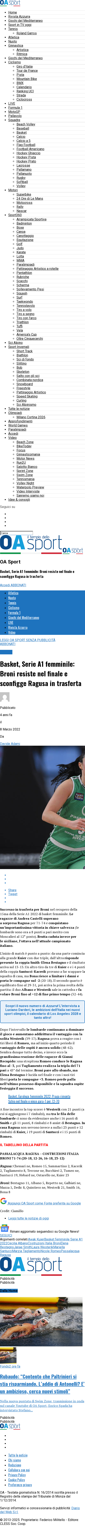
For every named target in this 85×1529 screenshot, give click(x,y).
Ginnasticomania (28, 454)
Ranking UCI (25, 91)
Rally (20, 207)
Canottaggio (25, 236)
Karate (21, 252)
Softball (22, 182)
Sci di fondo (25, 359)
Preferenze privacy (20, 1484)
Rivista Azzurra (19, 17)
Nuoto (12, 41)
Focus (21, 450)
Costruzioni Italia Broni (44, 1243)
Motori (13, 190)
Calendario (24, 87)
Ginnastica (15, 46)
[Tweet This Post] (46, 879)
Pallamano (24, 170)
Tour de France (27, 71)
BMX (20, 83)
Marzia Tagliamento (26, 1251)
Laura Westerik (42, 1247)
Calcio (21, 137)
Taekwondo (25, 302)
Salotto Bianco (27, 467)
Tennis (13, 29)
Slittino (22, 363)
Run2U (21, 463)
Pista (20, 75)
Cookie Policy (16, 1479)
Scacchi (22, 281)
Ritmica (22, 54)
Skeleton (23, 372)
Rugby (21, 178)
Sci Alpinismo (26, 405)
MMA (20, 260)
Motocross (24, 203)
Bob (19, 368)
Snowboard (25, 384)
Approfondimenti (20, 421)
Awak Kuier (36, 1239)
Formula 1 (15, 108)
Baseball (23, 128)
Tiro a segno (25, 314)
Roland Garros (27, 33)
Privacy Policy (17, 1474)
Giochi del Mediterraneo (25, 21)
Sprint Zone (25, 471)
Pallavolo (15, 116)
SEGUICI (6, 1235)
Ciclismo (14, 62)
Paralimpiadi (25, 265)
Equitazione (25, 240)
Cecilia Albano (17, 1243)
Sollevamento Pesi (30, 289)
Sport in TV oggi (19, 25)
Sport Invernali (18, 347)
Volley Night (25, 483)
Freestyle (23, 388)
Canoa (21, 232)
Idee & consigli (19, 500)
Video (12, 438)
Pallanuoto (24, 174)
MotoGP (14, 112)
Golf (19, 244)
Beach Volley (26, 124)
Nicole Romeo (50, 1251)
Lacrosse (23, 165)
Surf (19, 297)
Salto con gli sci (28, 376)
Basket (22, 132)
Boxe (20, 228)
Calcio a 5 (24, 141)
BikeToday (24, 446)
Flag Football (26, 145)
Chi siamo (14, 1460)
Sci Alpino (15, 343)
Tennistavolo (26, 306)
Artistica (22, 50)
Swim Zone (25, 475)
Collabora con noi (19, 1470)
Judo (20, 248)
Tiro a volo (24, 310)
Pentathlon (24, 273)
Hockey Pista (26, 157)
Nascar (22, 211)
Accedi (13, 434)
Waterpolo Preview (30, 487)
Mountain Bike (27, 79)
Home (12, 12)
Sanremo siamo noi (30, 495)
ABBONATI (18, 585)
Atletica (13, 37)
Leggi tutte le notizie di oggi (28, 1218)
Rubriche (23, 277)
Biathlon (22, 355)
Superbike (24, 194)
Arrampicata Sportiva (31, 219)
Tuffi (19, 326)
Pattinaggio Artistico (31, 392)
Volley (21, 186)
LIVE (11, 103)
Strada (21, 95)
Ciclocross (24, 99)
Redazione (14, 1465)
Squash (22, 293)
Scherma (23, 285)
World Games (18, 425)
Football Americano (30, 149)
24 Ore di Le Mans (30, 199)
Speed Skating (27, 396)
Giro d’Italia (25, 66)
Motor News (25, 458)
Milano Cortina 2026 (31, 417)
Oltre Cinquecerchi (30, 339)
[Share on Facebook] (46, 875)
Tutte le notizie (19, 409)
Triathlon (23, 322)
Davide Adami (10, 744)
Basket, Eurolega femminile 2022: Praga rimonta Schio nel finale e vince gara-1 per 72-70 (39, 1099)
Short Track (25, 351)
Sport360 (15, 215)
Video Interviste (28, 491)
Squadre (14, 120)
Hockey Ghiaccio (28, 153)
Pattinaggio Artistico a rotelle (38, 269)
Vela (20, 330)
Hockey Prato (26, 161)
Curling (21, 400)
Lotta (20, 256)
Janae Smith (23, 1247)
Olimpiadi (15, 413)
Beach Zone (25, 442)
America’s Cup (27, 334)
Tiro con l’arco (27, 318)
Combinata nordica (30, 380)
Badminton (24, 223)
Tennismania (25, 479)
